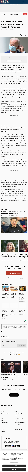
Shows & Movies (5, 413)
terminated (4, 103)
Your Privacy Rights (19, 418)
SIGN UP (24, 14)
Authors (3, 424)
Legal (16, 420)
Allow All (14, 469)
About (2, 420)
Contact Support (18, 413)
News (2, 411)
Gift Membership (18, 415)
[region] (14, 461)
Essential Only (14, 465)
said (14, 92)
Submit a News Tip (19, 429)
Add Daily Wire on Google (15, 61)
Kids (2, 418)
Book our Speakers (5, 427)
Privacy (3, 431)
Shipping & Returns (19, 424)
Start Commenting (14, 273)
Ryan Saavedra (4, 29)
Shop (2, 415)
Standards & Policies (19, 427)
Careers (16, 411)
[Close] (25, 453)
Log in (21, 278)
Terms (2, 429)
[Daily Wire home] (14, 14)
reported (3, 195)
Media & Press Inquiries (20, 422)
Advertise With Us (5, 422)
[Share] (25, 35)
